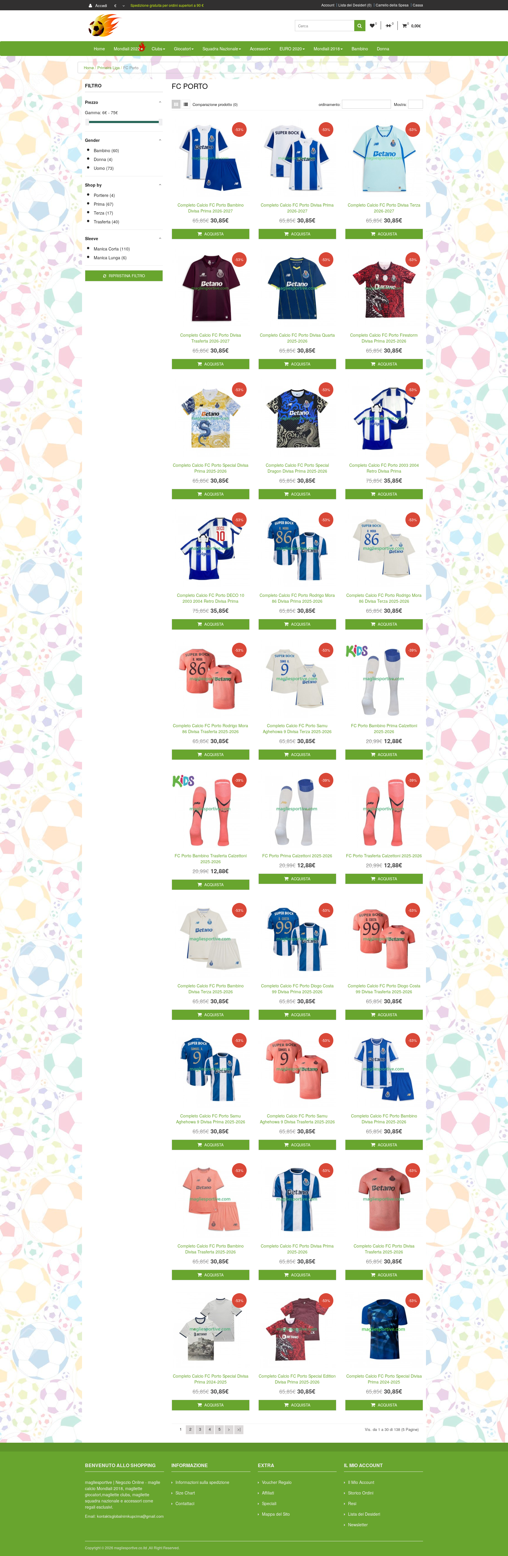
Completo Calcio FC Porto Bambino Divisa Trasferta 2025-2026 (211, 1249)
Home (89, 67)
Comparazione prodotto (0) (215, 104)
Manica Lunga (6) (110, 257)
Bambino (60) (106, 150)
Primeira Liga (108, 67)
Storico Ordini (360, 1493)
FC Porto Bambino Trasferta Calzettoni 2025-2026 (211, 858)
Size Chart (185, 1493)
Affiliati (268, 1493)
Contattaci (185, 1503)
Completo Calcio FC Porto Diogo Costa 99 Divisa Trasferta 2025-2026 (384, 988)
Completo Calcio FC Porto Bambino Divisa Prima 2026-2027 (211, 208)
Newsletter (358, 1524)
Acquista (213, 234)
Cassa (418, 5)
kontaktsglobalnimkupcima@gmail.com (130, 1516)
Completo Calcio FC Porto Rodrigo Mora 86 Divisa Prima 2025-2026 (297, 598)
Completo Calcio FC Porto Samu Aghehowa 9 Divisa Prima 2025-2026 (210, 1119)
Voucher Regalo (277, 1482)
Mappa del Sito (276, 1514)
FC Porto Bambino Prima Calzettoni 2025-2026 (384, 728)
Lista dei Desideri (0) (355, 5)
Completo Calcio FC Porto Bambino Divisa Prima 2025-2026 (384, 1119)
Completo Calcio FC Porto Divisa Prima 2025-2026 (297, 1249)
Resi (352, 1503)
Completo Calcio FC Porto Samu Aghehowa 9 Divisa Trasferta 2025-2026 (297, 1119)
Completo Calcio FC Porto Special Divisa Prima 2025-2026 (210, 468)
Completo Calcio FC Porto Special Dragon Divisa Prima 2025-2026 (297, 468)
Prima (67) (103, 204)
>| (238, 1429)
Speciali (269, 1503)
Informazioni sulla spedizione (202, 1482)
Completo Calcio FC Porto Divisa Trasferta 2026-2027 (210, 338)
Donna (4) (103, 159)
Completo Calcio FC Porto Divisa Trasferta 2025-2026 (384, 1249)
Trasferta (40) (106, 222)
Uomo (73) (104, 168)
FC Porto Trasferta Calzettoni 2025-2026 (384, 855)
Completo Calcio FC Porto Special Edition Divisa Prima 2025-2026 (297, 1379)
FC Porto (130, 67)
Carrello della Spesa (392, 5)
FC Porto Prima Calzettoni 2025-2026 (297, 855)
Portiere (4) (104, 195)
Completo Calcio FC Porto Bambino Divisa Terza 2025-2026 (211, 988)
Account (327, 5)
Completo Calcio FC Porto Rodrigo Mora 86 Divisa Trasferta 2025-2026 (210, 728)
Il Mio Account (361, 1482)
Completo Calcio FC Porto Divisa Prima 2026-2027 (297, 208)
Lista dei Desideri (364, 1514)
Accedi (100, 5)
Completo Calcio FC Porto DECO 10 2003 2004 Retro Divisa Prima (210, 598)
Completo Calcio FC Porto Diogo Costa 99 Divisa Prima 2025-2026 (297, 988)
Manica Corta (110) (112, 249)
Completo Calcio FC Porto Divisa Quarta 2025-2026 (297, 338)
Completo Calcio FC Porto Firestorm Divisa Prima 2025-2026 (384, 338)
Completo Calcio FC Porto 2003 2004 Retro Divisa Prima (384, 468)
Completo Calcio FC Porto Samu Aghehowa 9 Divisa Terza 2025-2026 (297, 728)
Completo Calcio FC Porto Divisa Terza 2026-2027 (384, 208)
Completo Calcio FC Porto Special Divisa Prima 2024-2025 (210, 1379)
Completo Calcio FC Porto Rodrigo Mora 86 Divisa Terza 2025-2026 (384, 598)
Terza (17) (103, 213)
